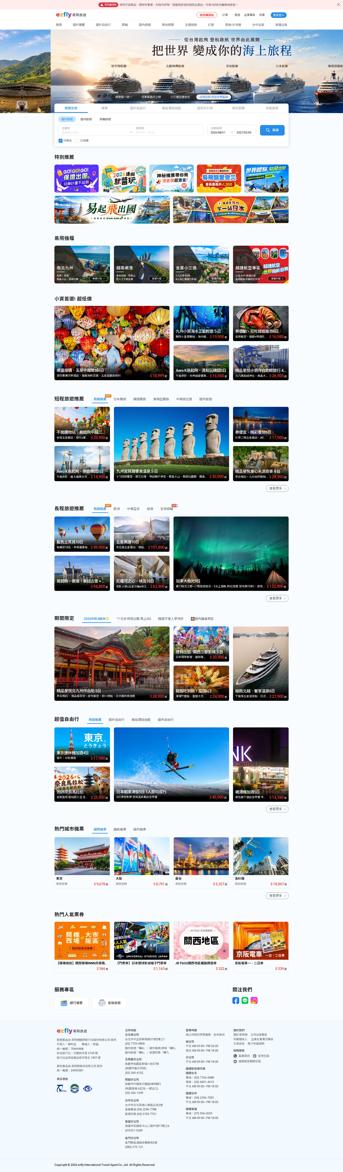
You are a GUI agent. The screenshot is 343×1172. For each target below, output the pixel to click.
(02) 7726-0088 (204, 1077)
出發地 (66, 128)
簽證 (237, 14)
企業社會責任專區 (262, 1039)
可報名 (68, 140)
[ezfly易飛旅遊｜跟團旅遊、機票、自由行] (71, 15)
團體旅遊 (71, 108)
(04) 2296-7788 (146, 1109)
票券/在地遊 (233, 25)
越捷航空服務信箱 (250, 1061)
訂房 (211, 25)
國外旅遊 (67, 119)
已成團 (84, 140)
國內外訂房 (205, 108)
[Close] (338, 4)
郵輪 (125, 25)
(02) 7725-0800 (135, 1043)
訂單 (225, 14)
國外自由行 (103, 25)
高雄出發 (281, 25)
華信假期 (168, 25)
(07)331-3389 (134, 1130)
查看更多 (275, 488)
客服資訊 (244, 1056)
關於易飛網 (240, 1034)
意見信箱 (263, 1056)
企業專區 (249, 14)
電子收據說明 (256, 1043)
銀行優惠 (76, 1003)
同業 (262, 14)
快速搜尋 (272, 108)
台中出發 (258, 25)
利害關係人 (240, 1039)
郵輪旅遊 (105, 119)
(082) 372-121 (134, 1147)
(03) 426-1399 (134, 1092)
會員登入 (278, 15)
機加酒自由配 (171, 108)
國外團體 (79, 25)
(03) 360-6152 (134, 1072)
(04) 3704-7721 (146, 1114)
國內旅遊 (86, 119)
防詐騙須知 (207, 15)
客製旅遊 (114, 1003)
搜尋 (275, 130)
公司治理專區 (259, 1034)
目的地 (140, 128)
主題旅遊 (191, 25)
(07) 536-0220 (203, 1113)
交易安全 (239, 1043)
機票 (104, 108)
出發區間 (216, 128)
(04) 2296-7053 (204, 1097)
